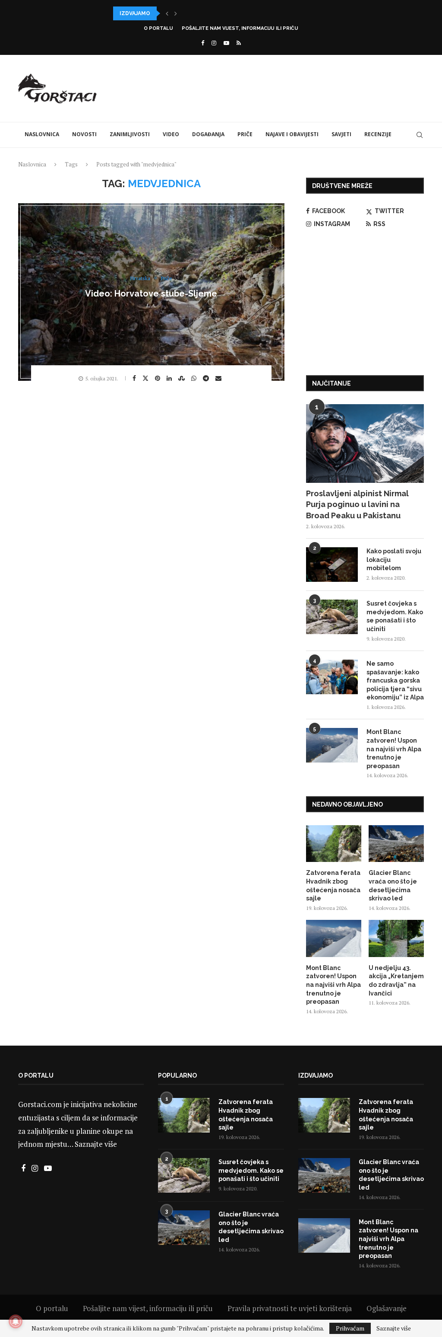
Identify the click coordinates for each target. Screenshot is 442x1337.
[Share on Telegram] (207, 378)
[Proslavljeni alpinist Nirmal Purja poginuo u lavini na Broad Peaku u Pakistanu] (365, 443)
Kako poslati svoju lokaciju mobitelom (393, 559)
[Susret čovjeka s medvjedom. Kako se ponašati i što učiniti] (332, 617)
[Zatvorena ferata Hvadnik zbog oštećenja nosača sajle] (333, 843)
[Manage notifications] (15, 1321)
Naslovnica (42, 134)
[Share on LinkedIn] (170, 378)
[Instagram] (214, 43)
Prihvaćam (350, 1328)
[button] (167, 13)
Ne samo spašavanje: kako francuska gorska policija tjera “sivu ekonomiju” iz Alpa (395, 680)
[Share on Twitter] (146, 377)
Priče (245, 134)
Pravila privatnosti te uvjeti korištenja (289, 1308)
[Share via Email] (219, 378)
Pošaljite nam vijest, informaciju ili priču (240, 28)
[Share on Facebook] (135, 378)
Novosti (84, 134)
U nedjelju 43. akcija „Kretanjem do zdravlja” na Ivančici (396, 980)
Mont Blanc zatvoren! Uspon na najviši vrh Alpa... (189, 13)
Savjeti (341, 134)
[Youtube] (226, 43)
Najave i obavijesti (292, 134)
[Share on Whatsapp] (195, 378)
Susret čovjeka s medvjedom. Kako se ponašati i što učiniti (394, 616)
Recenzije (377, 134)
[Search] (419, 134)
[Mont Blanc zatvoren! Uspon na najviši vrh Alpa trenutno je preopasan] (332, 745)
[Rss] (239, 43)
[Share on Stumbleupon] (182, 378)
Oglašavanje (386, 1308)
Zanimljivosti (130, 134)
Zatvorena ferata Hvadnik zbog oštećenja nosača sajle (333, 885)
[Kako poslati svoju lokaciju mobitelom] (332, 564)
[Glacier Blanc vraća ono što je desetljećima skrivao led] (396, 843)
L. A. (151, 305)
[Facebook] (202, 43)
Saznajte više (96, 1144)
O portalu (158, 28)
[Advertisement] (267, 87)
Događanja (208, 134)
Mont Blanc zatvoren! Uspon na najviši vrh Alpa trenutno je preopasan (393, 748)
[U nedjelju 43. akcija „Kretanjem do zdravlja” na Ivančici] (396, 938)
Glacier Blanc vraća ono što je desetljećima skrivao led (393, 885)
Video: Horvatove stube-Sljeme (151, 293)
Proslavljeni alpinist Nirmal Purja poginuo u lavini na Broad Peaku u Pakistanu (357, 504)
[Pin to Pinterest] (158, 378)
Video (171, 134)
